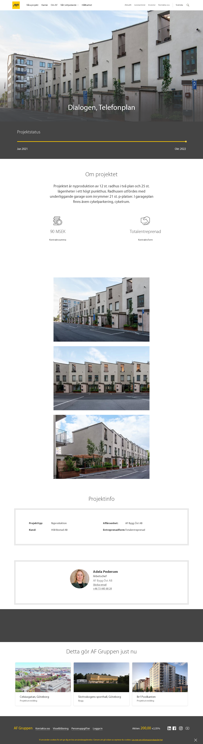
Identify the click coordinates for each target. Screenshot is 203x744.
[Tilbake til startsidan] (16, 5)
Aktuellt (128, 5)
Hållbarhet (87, 5)
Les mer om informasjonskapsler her (147, 740)
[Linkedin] (169, 729)
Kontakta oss (164, 5)
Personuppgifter (80, 728)
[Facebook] (174, 729)
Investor (151, 5)
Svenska (179, 5)
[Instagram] (181, 729)
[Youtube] (187, 729)
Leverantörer (139, 5)
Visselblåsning (61, 728)
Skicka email (100, 585)
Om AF (54, 5)
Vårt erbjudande (68, 5)
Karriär (44, 5)
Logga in (98, 728)
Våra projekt (32, 5)
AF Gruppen (23, 728)
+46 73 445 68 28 (102, 588)
